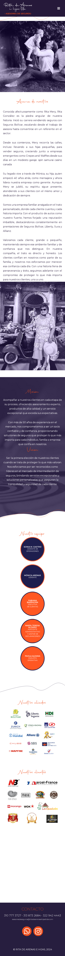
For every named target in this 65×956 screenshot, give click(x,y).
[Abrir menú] (58, 8)
